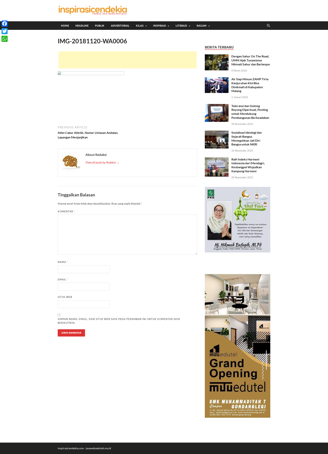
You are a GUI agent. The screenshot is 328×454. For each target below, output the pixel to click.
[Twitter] (4, 31)
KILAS (140, 25)
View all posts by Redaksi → (102, 162)
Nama (63, 262)
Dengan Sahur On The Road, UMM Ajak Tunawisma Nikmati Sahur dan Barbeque (250, 60)
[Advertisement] (127, 59)
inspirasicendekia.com (71, 448)
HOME (65, 25)
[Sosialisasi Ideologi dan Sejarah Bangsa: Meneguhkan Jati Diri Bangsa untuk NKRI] (217, 133)
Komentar (66, 211)
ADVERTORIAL (120, 25)
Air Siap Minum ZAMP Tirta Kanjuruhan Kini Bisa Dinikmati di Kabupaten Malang (249, 85)
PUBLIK (99, 25)
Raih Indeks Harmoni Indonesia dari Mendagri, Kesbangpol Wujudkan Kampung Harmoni (248, 165)
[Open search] (268, 25)
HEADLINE (81, 25)
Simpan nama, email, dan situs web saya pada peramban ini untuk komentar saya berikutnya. (119, 320)
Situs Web (65, 296)
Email (63, 279)
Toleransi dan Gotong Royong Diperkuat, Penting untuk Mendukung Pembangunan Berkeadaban (250, 111)
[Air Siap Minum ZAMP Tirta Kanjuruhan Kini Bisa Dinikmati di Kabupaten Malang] (217, 79)
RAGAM (202, 25)
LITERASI (181, 25)
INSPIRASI (159, 25)
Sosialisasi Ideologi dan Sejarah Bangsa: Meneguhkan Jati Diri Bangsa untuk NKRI (246, 138)
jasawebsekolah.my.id (98, 448)
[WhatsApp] (4, 39)
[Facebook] (4, 23)
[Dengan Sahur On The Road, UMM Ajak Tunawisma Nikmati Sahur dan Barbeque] (217, 56)
